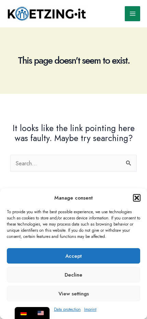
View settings (73, 293)
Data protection (67, 309)
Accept (73, 256)
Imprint (90, 309)
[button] (136, 197)
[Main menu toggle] (132, 14)
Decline (73, 275)
